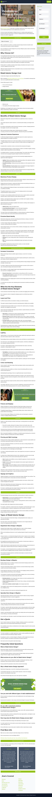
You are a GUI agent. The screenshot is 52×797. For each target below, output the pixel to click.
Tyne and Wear (4, 784)
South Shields (20, 783)
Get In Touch (44, 43)
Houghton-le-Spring (21, 788)
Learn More (18, 492)
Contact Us (18, 557)
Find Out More (17, 418)
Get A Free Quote (18, 771)
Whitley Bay (20, 785)
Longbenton (4, 787)
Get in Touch (18, 329)
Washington (20, 780)
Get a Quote (17, 20)
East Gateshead (5, 785)
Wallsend (3, 789)
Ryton (3, 780)
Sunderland (20, 790)
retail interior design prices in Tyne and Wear (15, 78)
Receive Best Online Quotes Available (17, 248)
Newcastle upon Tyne (6, 782)
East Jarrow (20, 782)
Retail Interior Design (5, 28)
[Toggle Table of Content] (10, 41)
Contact (49, 1)
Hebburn (20, 778)
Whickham (4, 779)
